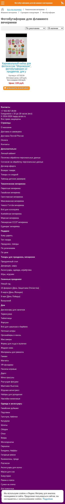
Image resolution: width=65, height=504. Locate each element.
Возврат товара (8, 170)
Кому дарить (7, 235)
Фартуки (4, 322)
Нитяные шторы (8, 331)
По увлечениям (8, 248)
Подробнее (48, 499)
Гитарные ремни (8, 455)
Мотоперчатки (7, 442)
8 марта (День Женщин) (12, 292)
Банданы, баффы (9, 450)
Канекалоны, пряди (10, 459)
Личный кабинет (8, 153)
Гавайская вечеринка (10, 192)
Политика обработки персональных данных (21, 158)
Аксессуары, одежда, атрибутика (16, 270)
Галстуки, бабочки (9, 417)
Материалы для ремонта (12, 352)
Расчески (5, 463)
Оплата (4, 140)
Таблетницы (6, 318)
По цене (4, 252)
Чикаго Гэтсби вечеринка (12, 205)
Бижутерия (6, 476)
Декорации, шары (9, 266)
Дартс (3, 373)
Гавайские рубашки (9, 408)
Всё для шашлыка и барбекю (14, 327)
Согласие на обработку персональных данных (22, 162)
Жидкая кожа (7, 348)
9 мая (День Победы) (10, 296)
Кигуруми (5, 421)
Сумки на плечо (8, 484)
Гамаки (4, 356)
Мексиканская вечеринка (12, 201)
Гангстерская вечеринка (12, 197)
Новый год (5, 284)
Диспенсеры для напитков (13, 310)
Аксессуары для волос (11, 467)
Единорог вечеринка (10, 226)
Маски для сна (8, 472)
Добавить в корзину (17, 88)
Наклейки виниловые (10, 399)
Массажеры (6, 339)
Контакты (5, 144)
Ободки (4, 429)
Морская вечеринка (10, 218)
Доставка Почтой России (12, 136)
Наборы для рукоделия (11, 394)
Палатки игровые (8, 369)
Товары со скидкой (9, 174)
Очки (3, 433)
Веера (3, 438)
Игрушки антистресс (10, 390)
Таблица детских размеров (13, 179)
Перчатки (5, 446)
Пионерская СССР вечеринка (14, 222)
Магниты (5, 360)
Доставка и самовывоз (11, 131)
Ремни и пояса (7, 480)
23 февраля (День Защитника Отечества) (20, 288)
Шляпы (4, 425)
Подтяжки (5, 412)
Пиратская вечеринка (10, 188)
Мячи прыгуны (7, 377)
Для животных (7, 489)
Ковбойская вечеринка (11, 214)
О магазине (6, 127)
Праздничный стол (9, 261)
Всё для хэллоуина (10, 209)
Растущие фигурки (9, 382)
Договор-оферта (8, 166)
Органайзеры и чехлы (11, 335)
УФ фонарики (7, 365)
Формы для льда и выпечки (13, 344)
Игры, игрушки (7, 274)
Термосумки (6, 314)
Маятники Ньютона (9, 386)
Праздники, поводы (10, 244)
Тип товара (6, 240)
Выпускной (6, 301)
